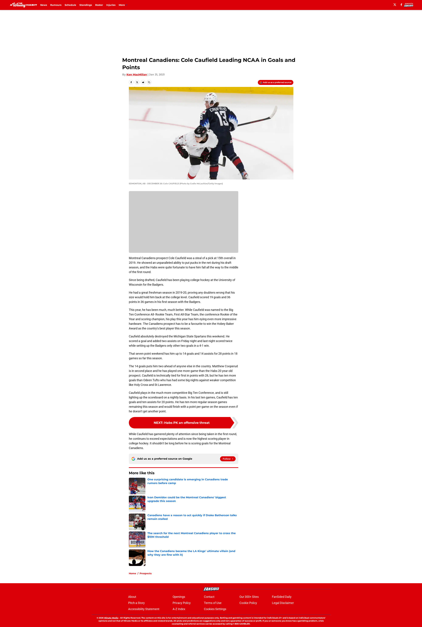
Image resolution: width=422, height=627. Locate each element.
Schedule (70, 4)
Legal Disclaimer (283, 603)
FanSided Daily (282, 596)
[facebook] (401, 4)
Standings (85, 4)
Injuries (110, 4)
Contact (209, 596)
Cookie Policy (248, 603)
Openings (179, 596)
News (43, 4)
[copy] (149, 82)
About (132, 596)
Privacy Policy (182, 603)
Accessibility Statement (143, 609)
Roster (99, 4)
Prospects (146, 573)
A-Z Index (179, 609)
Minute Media (111, 618)
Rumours (55, 4)
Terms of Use (213, 603)
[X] (394, 4)
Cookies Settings (215, 609)
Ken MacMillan (137, 74)
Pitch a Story (136, 603)
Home (132, 573)
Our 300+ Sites (249, 596)
